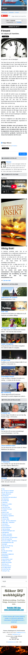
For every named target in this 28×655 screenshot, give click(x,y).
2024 (3, 549)
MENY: (4, 8)
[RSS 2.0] (14, 626)
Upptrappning (5, 532)
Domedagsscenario (7, 376)
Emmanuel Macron (6, 565)
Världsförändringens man (8, 530)
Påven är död (5, 512)
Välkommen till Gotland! (9, 297)
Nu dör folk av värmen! (7, 492)
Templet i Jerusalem (7, 534)
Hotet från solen (6, 507)
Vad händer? (5, 524)
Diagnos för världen (7, 504)
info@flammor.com (20, 632)
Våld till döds (5, 517)
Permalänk (14, 145)
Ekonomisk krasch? (7, 514)
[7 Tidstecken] (14, 456)
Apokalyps (4, 544)
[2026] (14, 423)
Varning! (4, 478)
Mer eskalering (6, 392)
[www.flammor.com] (14, 3)
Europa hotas (5, 360)
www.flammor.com (16, 634)
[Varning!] (14, 472)
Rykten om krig (5, 547)
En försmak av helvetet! (8, 490)
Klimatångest (5, 557)
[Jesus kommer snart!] (14, 440)
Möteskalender (18, 616)
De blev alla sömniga (7, 550)
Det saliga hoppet (6, 567)
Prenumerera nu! (17, 620)
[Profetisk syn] (14, 407)
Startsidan (5, 12)
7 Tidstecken (5, 462)
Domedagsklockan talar (8, 542)
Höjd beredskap (6, 529)
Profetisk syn (5, 413)
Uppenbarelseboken (7, 535)
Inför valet (4, 311)
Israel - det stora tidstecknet (9, 520)
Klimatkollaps (5, 555)
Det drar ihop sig (6, 569)
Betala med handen (7, 562)
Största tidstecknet (6, 527)
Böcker (14, 618)
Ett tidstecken (5, 499)
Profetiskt (4, 510)
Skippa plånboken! (6, 494)
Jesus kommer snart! (8, 445)
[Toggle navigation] (23, 8)
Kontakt (14, 622)
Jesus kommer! (6, 525)
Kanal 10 (8, 618)
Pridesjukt (4, 552)
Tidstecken (11, 12)
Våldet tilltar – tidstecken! (8, 522)
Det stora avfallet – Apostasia (9, 540)
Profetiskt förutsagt (7, 509)
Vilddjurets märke (6, 560)
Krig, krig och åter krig (7, 545)
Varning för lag (5, 570)
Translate (19, 22)
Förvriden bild (5, 500)
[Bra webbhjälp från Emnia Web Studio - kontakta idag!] (14, 600)
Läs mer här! (7, 280)
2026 (2, 429)
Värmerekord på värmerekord (9, 497)
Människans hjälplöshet (8, 554)
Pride (3, 489)
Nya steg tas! (5, 495)
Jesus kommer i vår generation (9, 537)
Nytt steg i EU (5, 564)
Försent (17, 12)
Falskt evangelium (7, 344)
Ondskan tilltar (5, 519)
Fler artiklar (23, 154)
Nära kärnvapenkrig (7, 539)
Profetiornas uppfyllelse (8, 515)
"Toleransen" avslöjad (8, 328)
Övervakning (5, 505)
